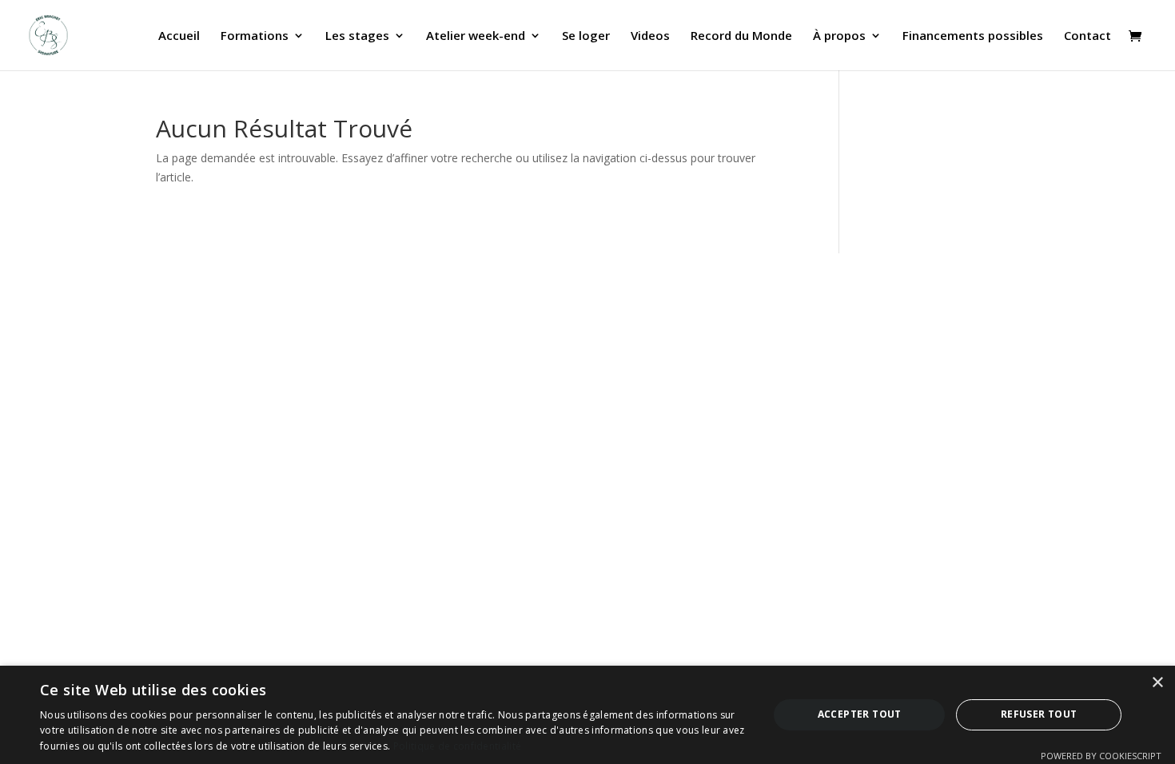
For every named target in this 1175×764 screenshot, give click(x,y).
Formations (255, 36)
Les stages (357, 36)
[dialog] (587, 715)
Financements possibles (972, 36)
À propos (839, 36)
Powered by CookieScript (1101, 756)
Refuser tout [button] (1039, 714)
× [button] (1157, 683)
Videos (650, 36)
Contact (1087, 36)
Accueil (179, 36)
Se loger (586, 36)
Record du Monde (741, 36)
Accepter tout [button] (860, 714)
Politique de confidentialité (457, 746)
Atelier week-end (475, 36)
